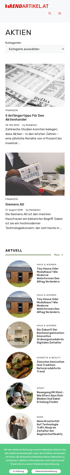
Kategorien (13, 43)
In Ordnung (18, 471)
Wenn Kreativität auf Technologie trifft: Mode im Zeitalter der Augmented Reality (50, 428)
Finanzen (11, 110)
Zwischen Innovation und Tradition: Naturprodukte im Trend (50, 366)
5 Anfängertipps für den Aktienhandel (24, 117)
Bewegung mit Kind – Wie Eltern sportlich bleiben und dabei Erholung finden (50, 397)
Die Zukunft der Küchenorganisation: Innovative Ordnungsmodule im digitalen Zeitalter (50, 336)
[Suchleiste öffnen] (50, 13)
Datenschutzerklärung (46, 471)
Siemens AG (14, 204)
